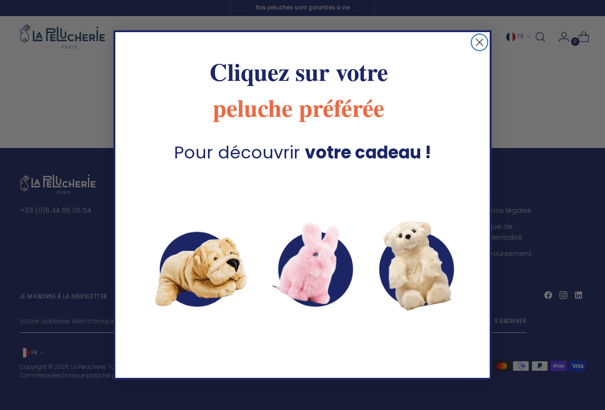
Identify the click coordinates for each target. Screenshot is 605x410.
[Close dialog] (479, 42)
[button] (302, 266)
